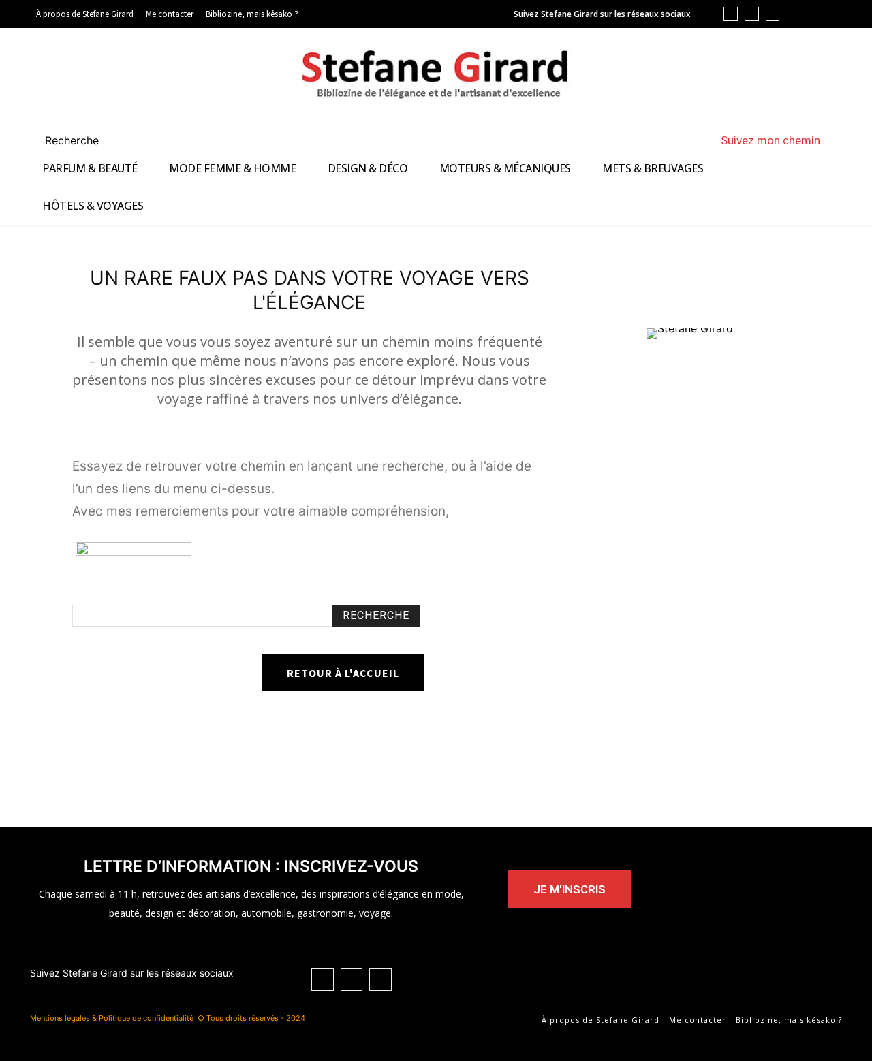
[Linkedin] (730, 14)
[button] (88, 140)
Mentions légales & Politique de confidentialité (111, 1018)
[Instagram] (773, 14)
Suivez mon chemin (770, 140)
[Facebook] (752, 14)
